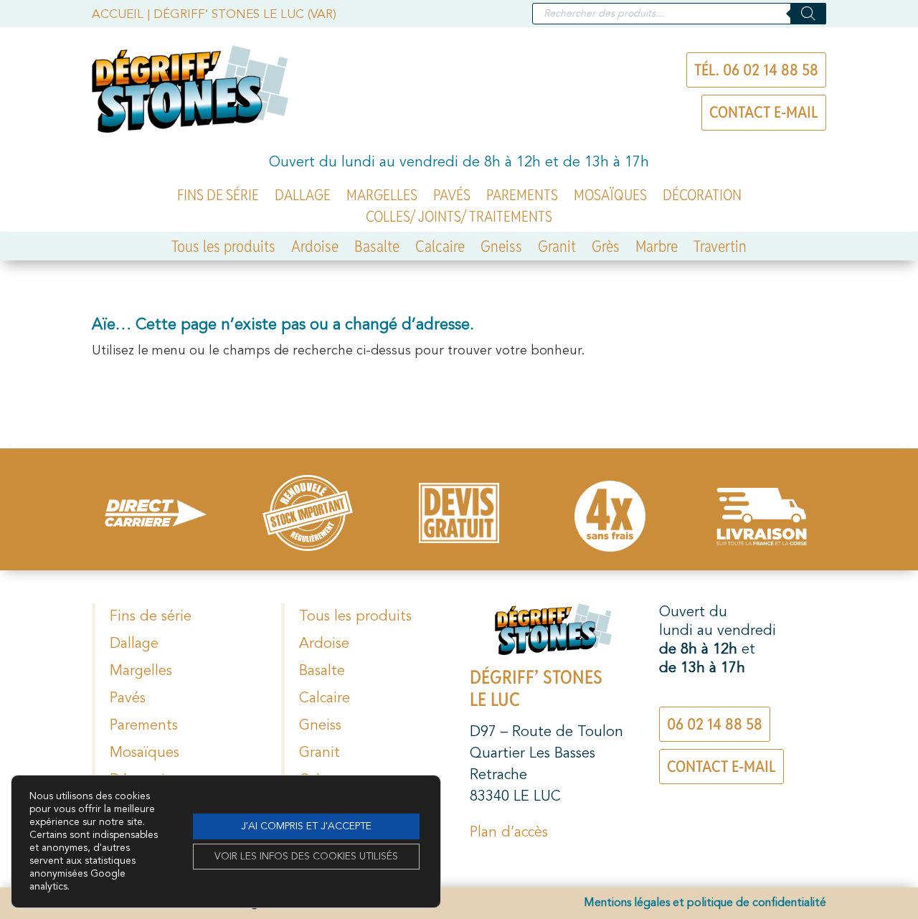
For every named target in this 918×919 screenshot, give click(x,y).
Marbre (656, 248)
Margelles (381, 197)
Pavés (451, 197)
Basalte (376, 248)
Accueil (117, 15)
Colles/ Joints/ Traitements (459, 219)
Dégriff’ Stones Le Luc (536, 688)
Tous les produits (223, 248)
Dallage (303, 197)
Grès (606, 248)
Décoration (702, 197)
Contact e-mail (763, 112)
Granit (557, 248)
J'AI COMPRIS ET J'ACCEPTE (306, 826)
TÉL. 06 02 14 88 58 (756, 70)
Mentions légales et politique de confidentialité (705, 903)
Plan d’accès (509, 833)
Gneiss (501, 248)
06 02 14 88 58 (714, 724)
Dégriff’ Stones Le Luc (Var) (244, 15)
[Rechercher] (808, 13)
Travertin (720, 248)
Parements (522, 197)
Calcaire (440, 248)
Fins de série (218, 197)
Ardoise (315, 248)
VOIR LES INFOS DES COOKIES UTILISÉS (306, 857)
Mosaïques (610, 197)
